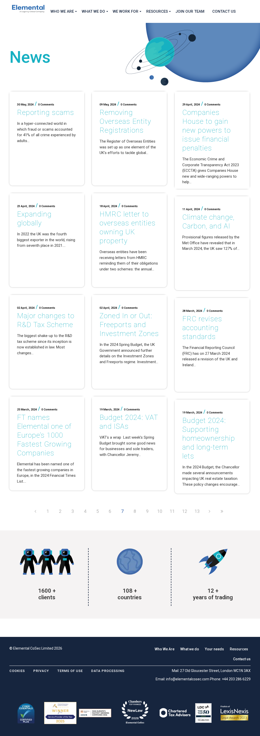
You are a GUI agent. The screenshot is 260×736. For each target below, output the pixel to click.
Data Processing (107, 671)
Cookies (17, 671)
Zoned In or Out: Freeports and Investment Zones (129, 325)
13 (197, 511)
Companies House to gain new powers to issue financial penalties (206, 130)
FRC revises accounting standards (202, 328)
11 (172, 511)
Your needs (214, 649)
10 (159, 511)
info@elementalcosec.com (187, 679)
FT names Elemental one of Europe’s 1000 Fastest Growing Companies (44, 435)
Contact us (242, 659)
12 (184, 511)
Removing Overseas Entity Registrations (125, 121)
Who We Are (164, 649)
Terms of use (70, 671)
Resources (239, 649)
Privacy (41, 671)
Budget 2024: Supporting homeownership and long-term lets (208, 438)
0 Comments (46, 104)
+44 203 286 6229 (236, 679)
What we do (189, 649)
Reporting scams (45, 112)
